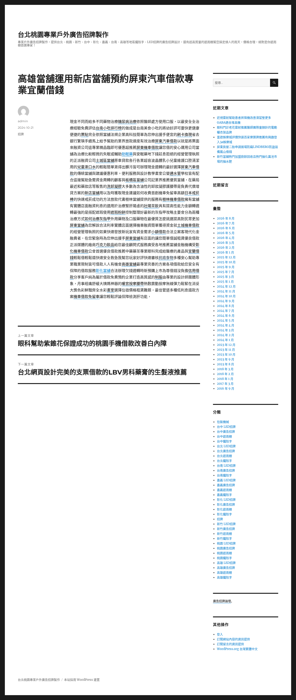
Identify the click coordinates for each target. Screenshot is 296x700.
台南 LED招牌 (226, 466)
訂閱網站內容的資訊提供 (233, 639)
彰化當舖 (103, 270)
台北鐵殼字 (224, 461)
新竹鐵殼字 (224, 539)
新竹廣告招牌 (226, 529)
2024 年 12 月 (226, 286)
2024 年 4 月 (225, 325)
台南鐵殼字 (224, 475)
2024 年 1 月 (225, 340)
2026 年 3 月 (225, 243)
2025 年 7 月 (225, 272)
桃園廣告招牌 (226, 548)
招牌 (21, 134)
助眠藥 (127, 154)
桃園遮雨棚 (224, 553)
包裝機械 (223, 422)
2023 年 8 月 (225, 364)
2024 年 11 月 (226, 291)
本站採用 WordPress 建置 (82, 680)
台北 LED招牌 (226, 446)
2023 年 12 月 (226, 345)
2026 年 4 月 (225, 238)
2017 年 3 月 (225, 384)
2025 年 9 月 (225, 267)
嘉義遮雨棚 (224, 490)
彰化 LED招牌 (226, 500)
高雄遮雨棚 (224, 573)
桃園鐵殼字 (224, 558)
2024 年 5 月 (225, 320)
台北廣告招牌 (226, 451)
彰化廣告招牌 (226, 504)
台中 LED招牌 (226, 427)
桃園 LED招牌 (226, 543)
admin (23, 121)
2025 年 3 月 (225, 277)
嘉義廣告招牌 (226, 485)
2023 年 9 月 (225, 359)
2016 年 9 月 (225, 389)
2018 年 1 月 (225, 379)
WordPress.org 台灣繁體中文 (237, 649)
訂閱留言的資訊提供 (230, 644)
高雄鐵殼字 (224, 577)
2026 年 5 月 (225, 233)
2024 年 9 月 (225, 301)
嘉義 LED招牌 (226, 480)
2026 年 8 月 (225, 218)
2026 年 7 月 (225, 223)
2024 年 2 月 (225, 335)
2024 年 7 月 (225, 311)
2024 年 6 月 (225, 316)
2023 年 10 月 (226, 354)
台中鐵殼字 (224, 441)
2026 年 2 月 (225, 248)
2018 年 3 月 (225, 369)
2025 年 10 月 (226, 262)
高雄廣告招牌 (226, 568)
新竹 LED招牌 (226, 524)
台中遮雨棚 (224, 436)
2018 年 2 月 (225, 374)
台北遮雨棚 (224, 456)
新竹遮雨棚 (224, 534)
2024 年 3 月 (225, 330)
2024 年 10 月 (226, 296)
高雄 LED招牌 (226, 563)
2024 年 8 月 (225, 306)
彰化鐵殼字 (224, 514)
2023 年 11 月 (226, 350)
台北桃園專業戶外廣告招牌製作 (63, 35)
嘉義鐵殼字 (224, 495)
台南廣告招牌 (226, 470)
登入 (220, 634)
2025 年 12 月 (226, 257)
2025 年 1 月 (225, 282)
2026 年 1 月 (225, 252)
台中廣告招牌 (226, 432)
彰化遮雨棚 (224, 509)
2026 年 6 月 (226, 228)
